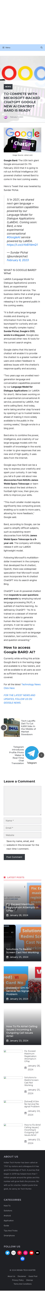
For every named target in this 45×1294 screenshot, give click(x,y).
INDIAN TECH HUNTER (25, 1270)
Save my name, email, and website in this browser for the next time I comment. (22, 845)
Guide (6, 1225)
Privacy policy (18, 1280)
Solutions (8, 1210)
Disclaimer (22, 1276)
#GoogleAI (13, 237)
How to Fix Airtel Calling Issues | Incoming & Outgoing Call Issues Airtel (32, 1130)
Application (9, 1220)
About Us (11, 1276)
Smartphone (9, 1235)
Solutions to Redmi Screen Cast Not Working (31, 1081)
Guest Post (32, 1276)
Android (7, 1215)
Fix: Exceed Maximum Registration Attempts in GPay (22, 907)
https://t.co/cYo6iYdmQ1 (22, 244)
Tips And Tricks (11, 1230)
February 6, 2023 (18, 260)
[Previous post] (3, 727)
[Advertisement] (22, 22)
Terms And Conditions (23, 1284)
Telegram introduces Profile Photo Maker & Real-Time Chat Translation (16, 755)
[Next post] (41, 755)
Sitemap (29, 1280)
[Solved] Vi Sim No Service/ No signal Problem (17, 991)
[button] (41, 47)
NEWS (8, 87)
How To (7, 1205)
